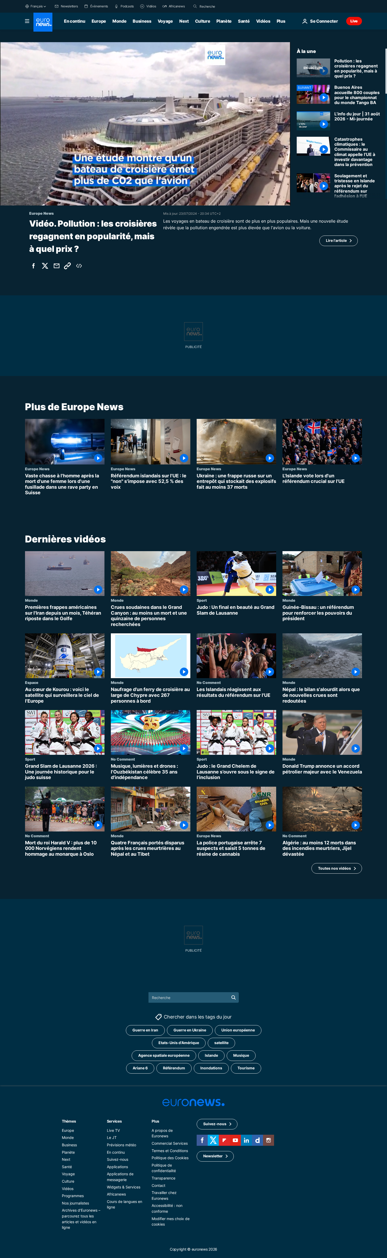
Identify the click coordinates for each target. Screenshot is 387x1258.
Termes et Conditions (170, 1150)
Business (142, 21)
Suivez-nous (117, 1159)
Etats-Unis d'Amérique (178, 1043)
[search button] (195, 6)
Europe (99, 21)
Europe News (37, 469)
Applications (117, 1166)
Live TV (113, 1130)
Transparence (163, 1178)
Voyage (165, 21)
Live (354, 21)
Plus (155, 1121)
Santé (244, 21)
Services (114, 1121)
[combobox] (221, 6)
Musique (241, 1055)
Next (184, 21)
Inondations (211, 1068)
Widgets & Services (123, 1187)
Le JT (112, 1137)
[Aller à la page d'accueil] (42, 22)
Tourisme (246, 1068)
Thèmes (69, 1121)
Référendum (174, 1068)
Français (37, 6)
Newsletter (213, 1156)
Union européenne (238, 1030)
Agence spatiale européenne (164, 1055)
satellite (221, 1043)
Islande (211, 1055)
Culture (202, 21)
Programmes (73, 1196)
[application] (145, 123)
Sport (202, 600)
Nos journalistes (75, 1203)
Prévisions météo (121, 1145)
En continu (74, 21)
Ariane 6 (140, 1068)
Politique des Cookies (170, 1158)
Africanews (116, 1194)
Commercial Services (170, 1143)
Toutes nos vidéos (334, 868)
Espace (31, 682)
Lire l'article (336, 240)
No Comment (209, 682)
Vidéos (263, 21)
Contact (158, 1185)
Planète (224, 21)
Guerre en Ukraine (189, 1030)
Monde (119, 21)
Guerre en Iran (145, 1030)
